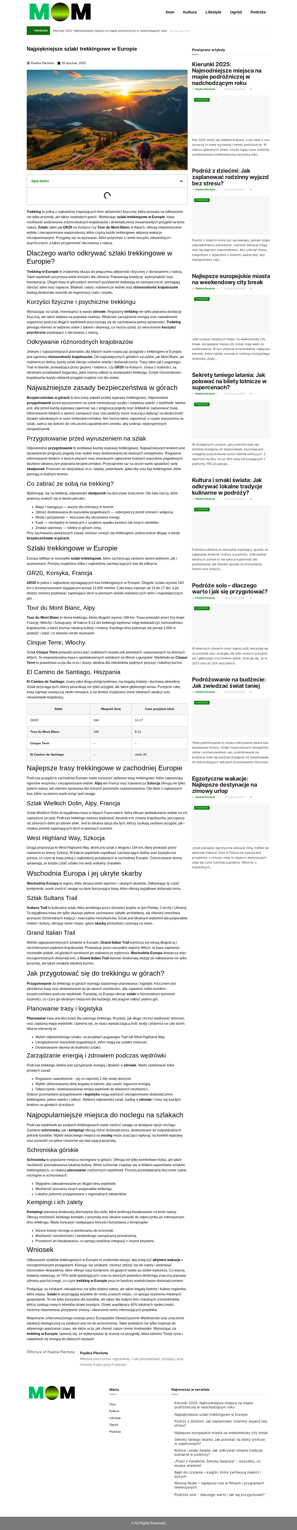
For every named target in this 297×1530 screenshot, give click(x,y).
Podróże (258, 12)
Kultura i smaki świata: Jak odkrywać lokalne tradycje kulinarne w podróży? (227, 486)
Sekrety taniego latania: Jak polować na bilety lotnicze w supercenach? (229, 381)
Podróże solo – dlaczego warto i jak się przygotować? (230, 588)
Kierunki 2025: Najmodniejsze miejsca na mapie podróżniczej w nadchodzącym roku (110, 30)
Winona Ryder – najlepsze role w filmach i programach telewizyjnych (219, 1485)
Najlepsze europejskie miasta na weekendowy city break (231, 279)
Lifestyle (213, 12)
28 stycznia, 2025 (234, 89)
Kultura (190, 12)
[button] (181, 181)
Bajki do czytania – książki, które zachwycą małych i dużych (217, 1474)
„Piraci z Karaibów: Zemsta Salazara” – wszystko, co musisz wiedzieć (217, 1463)
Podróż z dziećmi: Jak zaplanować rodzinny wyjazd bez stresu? (230, 176)
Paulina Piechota (205, 89)
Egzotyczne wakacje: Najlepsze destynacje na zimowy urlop (224, 784)
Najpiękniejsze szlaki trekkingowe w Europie (211, 1414)
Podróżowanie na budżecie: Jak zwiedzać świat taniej (229, 682)
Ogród (236, 12)
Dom (170, 12)
